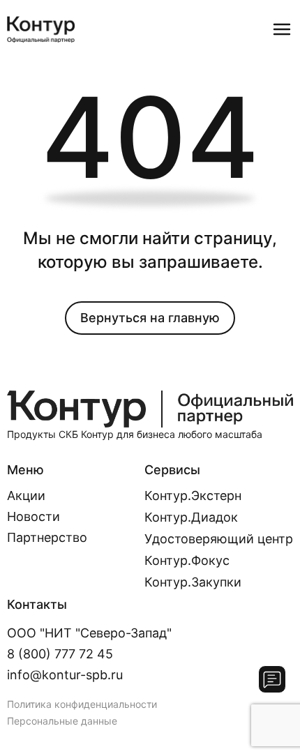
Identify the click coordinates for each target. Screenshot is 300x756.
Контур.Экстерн (192, 495)
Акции (26, 496)
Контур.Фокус (187, 560)
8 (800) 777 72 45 (60, 654)
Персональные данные (62, 721)
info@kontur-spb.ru (65, 674)
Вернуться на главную (150, 317)
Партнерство (47, 538)
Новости (33, 517)
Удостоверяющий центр (218, 538)
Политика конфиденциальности (82, 704)
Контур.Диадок (191, 517)
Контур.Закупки (192, 582)
